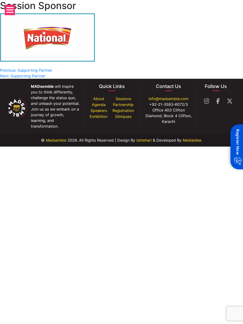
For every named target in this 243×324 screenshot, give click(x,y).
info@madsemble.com (168, 98)
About (98, 98)
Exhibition (98, 116)
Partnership (123, 104)
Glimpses (123, 116)
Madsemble (55, 140)
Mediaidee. (192, 140)
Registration (123, 110)
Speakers (98, 110)
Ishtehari (144, 140)
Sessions (123, 98)
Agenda (99, 104)
